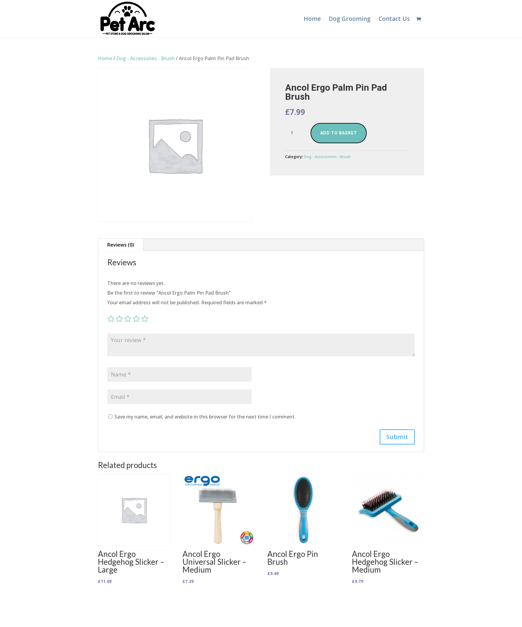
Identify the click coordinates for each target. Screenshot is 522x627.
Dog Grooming (350, 20)
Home (312, 20)
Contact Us (394, 20)
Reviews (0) (120, 244)
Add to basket (338, 133)
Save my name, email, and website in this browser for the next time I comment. (205, 416)
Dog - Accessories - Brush (145, 58)
